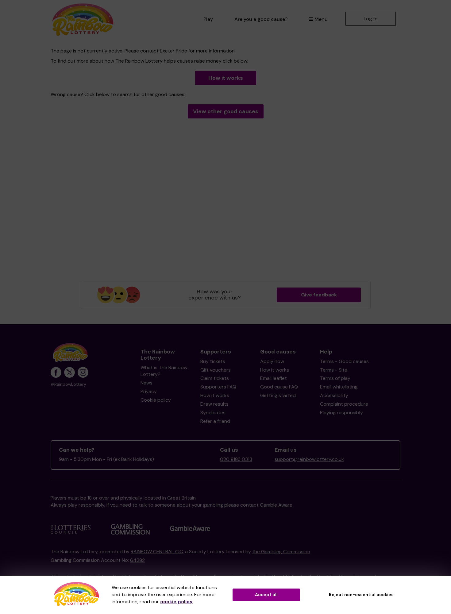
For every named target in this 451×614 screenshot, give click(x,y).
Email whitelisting (339, 387)
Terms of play (335, 378)
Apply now (272, 361)
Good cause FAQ (279, 387)
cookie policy (176, 601)
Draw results (214, 404)
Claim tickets (214, 378)
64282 (137, 560)
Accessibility (334, 395)
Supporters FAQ (218, 387)
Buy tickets (212, 361)
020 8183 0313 (236, 459)
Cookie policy (156, 400)
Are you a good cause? (260, 19)
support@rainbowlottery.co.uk (309, 459)
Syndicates (213, 412)
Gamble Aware (276, 505)
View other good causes (225, 111)
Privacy (149, 391)
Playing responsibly (341, 412)
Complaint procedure (344, 404)
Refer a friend (215, 421)
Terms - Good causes (344, 361)
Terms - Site (333, 370)
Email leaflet (273, 378)
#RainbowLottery (68, 384)
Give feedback (319, 295)
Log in (371, 18)
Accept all (266, 594)
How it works (225, 78)
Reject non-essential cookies (361, 594)
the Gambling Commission (281, 551)
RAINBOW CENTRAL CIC (157, 551)
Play (208, 19)
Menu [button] (321, 19)
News (146, 383)
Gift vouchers (215, 370)
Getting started (278, 395)
